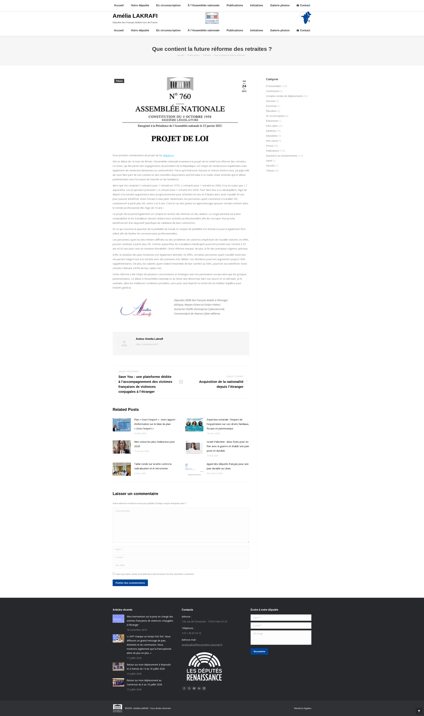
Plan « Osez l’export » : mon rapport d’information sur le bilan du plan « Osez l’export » (154, 424)
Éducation (271, 110)
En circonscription (275, 115)
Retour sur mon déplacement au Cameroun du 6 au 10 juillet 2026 (144, 682)
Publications (272, 150)
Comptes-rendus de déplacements (284, 96)
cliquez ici (168, 155)
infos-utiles (272, 125)
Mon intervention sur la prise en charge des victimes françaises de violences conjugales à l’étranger (150, 620)
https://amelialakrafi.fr (147, 344)
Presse (269, 145)
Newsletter (272, 135)
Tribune (119, 81)
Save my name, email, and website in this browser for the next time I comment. (155, 574)
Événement (272, 120)
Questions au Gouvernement (281, 155)
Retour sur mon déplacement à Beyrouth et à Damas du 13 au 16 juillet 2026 (149, 666)
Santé (269, 160)
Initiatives (271, 130)
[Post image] (122, 424)
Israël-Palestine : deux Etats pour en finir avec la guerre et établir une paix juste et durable (228, 446)
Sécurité (270, 165)
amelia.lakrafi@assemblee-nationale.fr (202, 644)
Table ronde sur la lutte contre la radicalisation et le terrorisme (152, 466)
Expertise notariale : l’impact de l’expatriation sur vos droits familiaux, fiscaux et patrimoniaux (228, 424)
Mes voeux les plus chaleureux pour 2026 (154, 444)
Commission (272, 91)
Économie (271, 106)
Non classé (272, 140)
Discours (270, 101)
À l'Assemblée (273, 86)
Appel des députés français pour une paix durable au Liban (228, 466)
